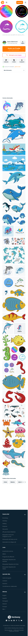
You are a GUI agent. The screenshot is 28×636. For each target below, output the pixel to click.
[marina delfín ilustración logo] (8, 265)
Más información (8, 69)
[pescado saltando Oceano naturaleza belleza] (8, 254)
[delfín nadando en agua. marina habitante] (18, 264)
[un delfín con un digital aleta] (9, 119)
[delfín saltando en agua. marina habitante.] (8, 305)
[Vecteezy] (2, 2)
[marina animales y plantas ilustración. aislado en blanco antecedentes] (18, 394)
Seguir (22, 43)
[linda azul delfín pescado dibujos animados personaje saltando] (13, 149)
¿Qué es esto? (17, 66)
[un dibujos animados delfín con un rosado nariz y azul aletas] (6, 220)
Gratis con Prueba (14, 49)
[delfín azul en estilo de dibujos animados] (8, 316)
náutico (12, 608)
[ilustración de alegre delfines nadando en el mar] (13, 133)
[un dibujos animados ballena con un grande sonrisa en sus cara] (13, 206)
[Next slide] (21, 608)
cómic (5, 608)
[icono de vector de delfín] (13, 329)
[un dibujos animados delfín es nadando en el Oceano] (13, 190)
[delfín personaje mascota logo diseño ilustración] (8, 395)
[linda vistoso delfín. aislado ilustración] (7, 105)
